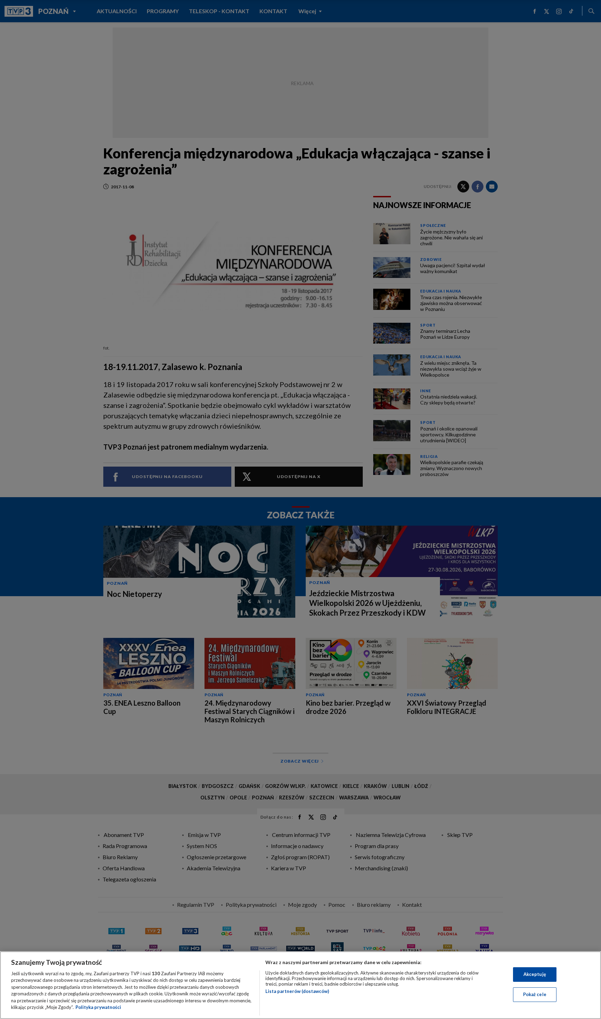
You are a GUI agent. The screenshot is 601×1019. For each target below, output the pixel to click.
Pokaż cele (534, 994)
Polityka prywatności (98, 1007)
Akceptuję (534, 974)
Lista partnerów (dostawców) (297, 991)
